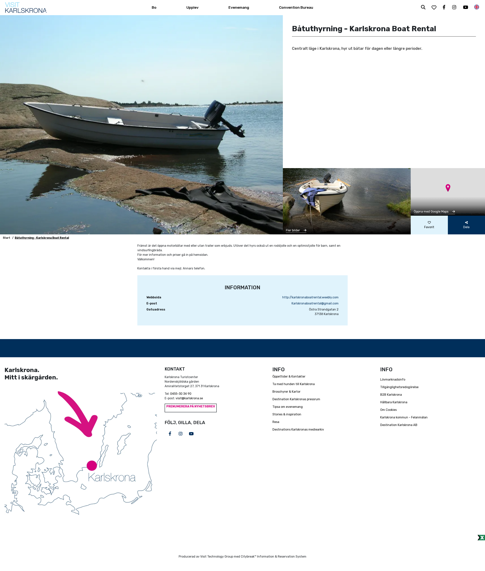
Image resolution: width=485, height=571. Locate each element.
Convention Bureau (296, 7)
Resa (275, 422)
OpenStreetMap (463, 213)
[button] (448, 188)
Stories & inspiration (286, 414)
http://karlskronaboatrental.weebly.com (310, 297)
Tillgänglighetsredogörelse (399, 387)
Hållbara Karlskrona (393, 402)
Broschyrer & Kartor (286, 391)
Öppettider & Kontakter (288, 376)
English (476, 7)
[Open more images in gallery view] (347, 201)
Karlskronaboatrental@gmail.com (315, 303)
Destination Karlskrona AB (398, 425)
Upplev (192, 7)
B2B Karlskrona (391, 394)
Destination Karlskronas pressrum (296, 399)
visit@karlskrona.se (189, 398)
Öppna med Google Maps (431, 211)
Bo (154, 7)
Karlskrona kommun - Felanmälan (404, 417)
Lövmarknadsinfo (392, 379)
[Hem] (26, 7)
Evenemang (238, 7)
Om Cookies (388, 410)
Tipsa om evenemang (287, 407)
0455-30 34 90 (180, 393)
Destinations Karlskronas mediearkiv (298, 429)
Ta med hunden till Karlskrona (293, 384)
